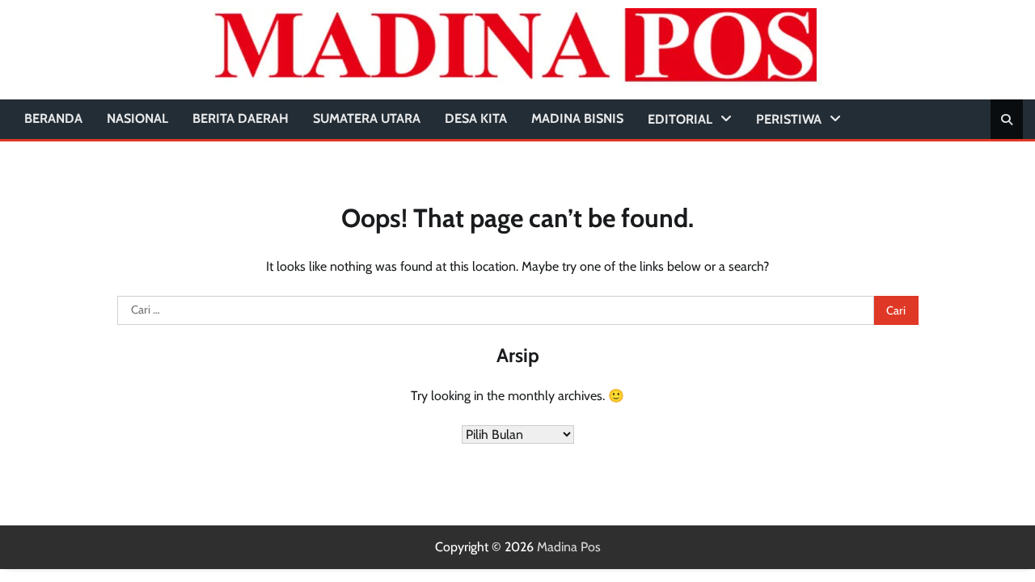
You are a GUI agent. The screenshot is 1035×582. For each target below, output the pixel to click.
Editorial (680, 119)
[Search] (1007, 120)
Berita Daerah (240, 118)
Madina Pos (569, 547)
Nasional (137, 118)
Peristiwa (789, 119)
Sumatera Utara (366, 118)
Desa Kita (476, 118)
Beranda (53, 118)
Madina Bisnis (577, 118)
